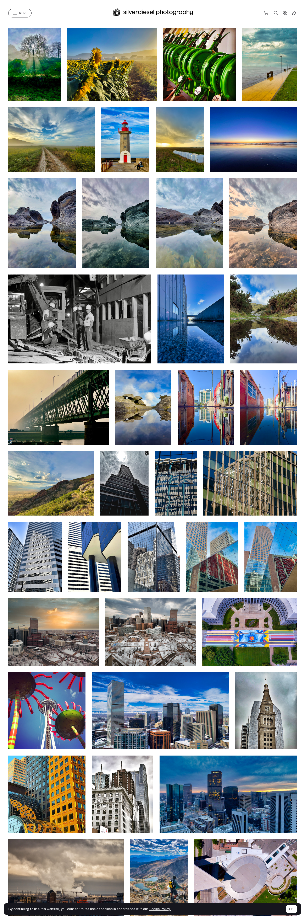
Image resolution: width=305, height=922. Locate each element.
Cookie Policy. (160, 909)
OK (291, 909)
